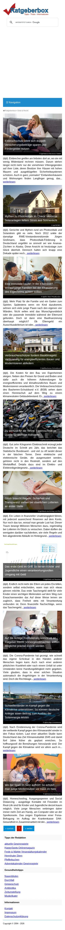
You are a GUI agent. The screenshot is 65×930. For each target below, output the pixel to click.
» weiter (28, 828)
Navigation (13, 102)
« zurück (9, 828)
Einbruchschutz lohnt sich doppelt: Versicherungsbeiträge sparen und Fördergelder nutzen (25, 144)
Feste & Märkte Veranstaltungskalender (26, 851)
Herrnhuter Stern (13, 855)
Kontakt (9, 908)
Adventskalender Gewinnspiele (21, 863)
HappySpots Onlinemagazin (20, 848)
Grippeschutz (12, 884)
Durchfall (9, 880)
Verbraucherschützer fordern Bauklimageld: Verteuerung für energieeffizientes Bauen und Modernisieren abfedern (32, 359)
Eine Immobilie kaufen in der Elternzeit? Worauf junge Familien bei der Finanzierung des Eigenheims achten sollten (31, 287)
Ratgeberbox (10, 111)
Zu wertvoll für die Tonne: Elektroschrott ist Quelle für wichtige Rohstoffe (30, 432)
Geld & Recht (22, 111)
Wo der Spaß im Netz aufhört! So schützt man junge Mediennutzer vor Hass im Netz (30, 787)
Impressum (10, 912)
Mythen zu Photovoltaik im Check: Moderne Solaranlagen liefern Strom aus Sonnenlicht (31, 218)
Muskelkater (11, 896)
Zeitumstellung (12, 892)
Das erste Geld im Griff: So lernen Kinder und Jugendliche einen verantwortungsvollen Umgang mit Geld (32, 570)
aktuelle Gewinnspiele (16, 844)
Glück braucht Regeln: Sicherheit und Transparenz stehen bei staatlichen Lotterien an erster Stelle (31, 502)
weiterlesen (9, 182)
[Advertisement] (32, 63)
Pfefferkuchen (12, 859)
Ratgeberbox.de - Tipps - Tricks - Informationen (25, 9)
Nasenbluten (11, 876)
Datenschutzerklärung (16, 916)
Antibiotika (10, 888)
